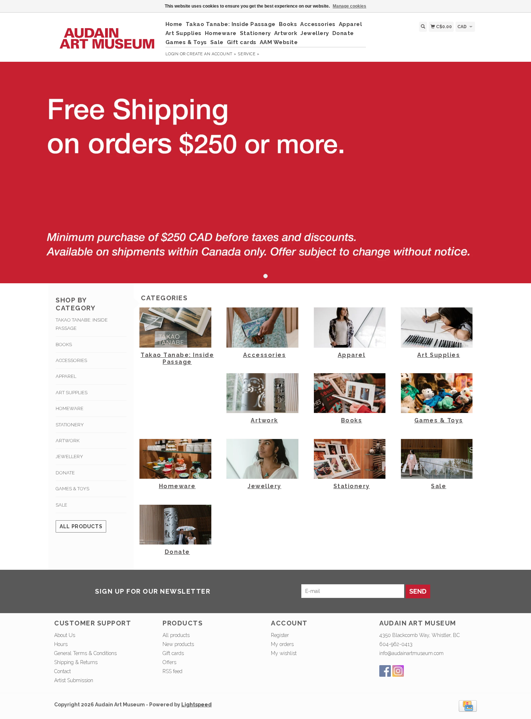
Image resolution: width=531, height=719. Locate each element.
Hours (61, 644)
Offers (169, 662)
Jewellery (315, 33)
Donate (343, 33)
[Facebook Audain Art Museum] (385, 671)
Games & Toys (186, 42)
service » (248, 54)
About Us (64, 635)
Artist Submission (73, 680)
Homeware (221, 33)
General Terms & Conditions (85, 653)
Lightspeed (196, 704)
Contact (62, 671)
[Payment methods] (468, 705)
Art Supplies (183, 33)
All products (81, 526)
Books (288, 24)
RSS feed (172, 671)
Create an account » (211, 54)
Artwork (286, 33)
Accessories (318, 24)
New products (178, 644)
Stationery (255, 33)
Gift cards (241, 42)
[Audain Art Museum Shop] (107, 35)
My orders (282, 644)
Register (280, 635)
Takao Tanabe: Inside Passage (231, 24)
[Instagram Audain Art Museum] (398, 671)
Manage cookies (349, 6)
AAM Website (279, 42)
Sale (217, 42)
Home (173, 24)
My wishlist (284, 653)
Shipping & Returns (76, 662)
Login (172, 54)
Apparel (350, 24)
